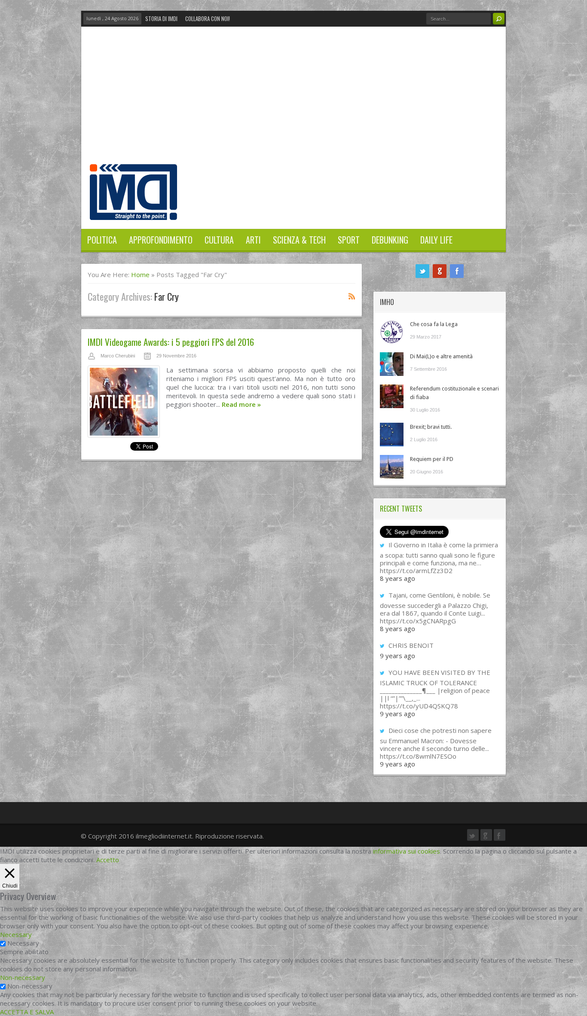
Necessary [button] (16, 934)
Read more (241, 404)
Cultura (219, 239)
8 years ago (397, 578)
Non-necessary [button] (22, 977)
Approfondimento (161, 239)
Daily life (436, 239)
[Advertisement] (293, 100)
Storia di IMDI (161, 18)
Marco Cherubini (118, 355)
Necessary (23, 943)
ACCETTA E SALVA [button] (27, 1011)
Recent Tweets (401, 508)
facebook (457, 271)
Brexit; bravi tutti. (431, 427)
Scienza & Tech (299, 239)
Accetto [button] (107, 859)
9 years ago (397, 655)
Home (140, 274)
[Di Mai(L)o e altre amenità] (392, 364)
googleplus (439, 271)
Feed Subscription (352, 296)
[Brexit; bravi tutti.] (392, 434)
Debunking (390, 239)
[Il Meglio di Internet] (133, 211)
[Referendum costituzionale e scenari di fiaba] (392, 396)
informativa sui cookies (406, 851)
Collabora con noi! (207, 18)
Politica (102, 239)
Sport (349, 239)
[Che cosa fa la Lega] (392, 332)
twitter (422, 271)
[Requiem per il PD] (392, 467)
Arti (253, 239)
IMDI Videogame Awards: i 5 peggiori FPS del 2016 (171, 341)
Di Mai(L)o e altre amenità (441, 356)
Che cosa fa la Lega (434, 324)
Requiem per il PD (431, 459)
